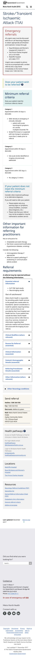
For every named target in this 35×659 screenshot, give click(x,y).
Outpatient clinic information (14, 499)
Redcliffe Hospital (11, 467)
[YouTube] (14, 613)
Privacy (22, 628)
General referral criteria (13, 502)
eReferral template (11, 505)
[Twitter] (9, 613)
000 (27, 597)
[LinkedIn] (18, 613)
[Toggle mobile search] (27, 7)
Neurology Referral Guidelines (15, 488)
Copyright (6, 628)
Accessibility (19, 630)
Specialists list (9, 491)
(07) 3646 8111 (13, 594)
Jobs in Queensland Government (18, 631)
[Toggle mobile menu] (31, 7)
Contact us (7, 581)
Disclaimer (14, 628)
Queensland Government (17, 654)
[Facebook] (4, 613)
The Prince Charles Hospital (14, 475)
